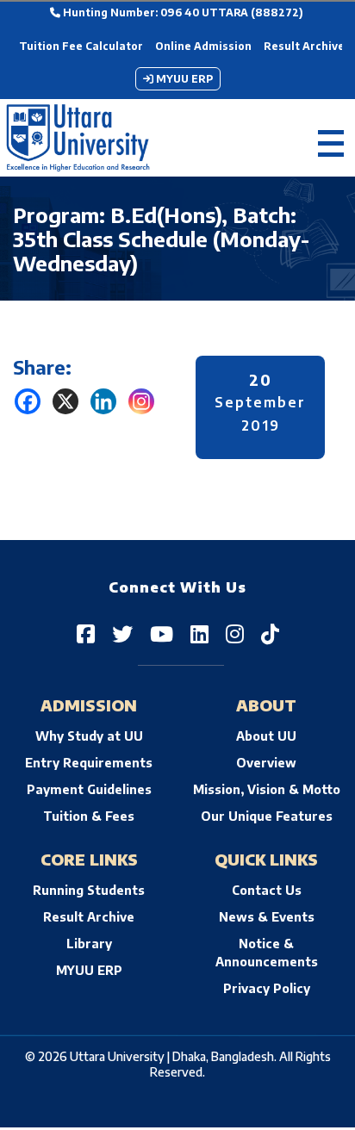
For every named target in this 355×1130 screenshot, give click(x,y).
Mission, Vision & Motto (266, 789)
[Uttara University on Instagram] (235, 633)
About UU (266, 736)
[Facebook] (27, 401)
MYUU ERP (183, 78)
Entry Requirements (89, 762)
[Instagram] (141, 401)
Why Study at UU (89, 736)
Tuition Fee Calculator (81, 46)
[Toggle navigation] (331, 138)
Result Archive (304, 46)
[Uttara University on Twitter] (122, 633)
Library (89, 943)
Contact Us (267, 890)
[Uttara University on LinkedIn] (199, 633)
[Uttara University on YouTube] (161, 633)
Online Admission (203, 46)
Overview (266, 762)
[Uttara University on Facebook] (86, 633)
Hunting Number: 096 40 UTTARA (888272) (181, 12)
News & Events (267, 917)
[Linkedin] (103, 401)
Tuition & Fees (88, 816)
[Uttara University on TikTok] (270, 633)
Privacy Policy (266, 988)
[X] (65, 401)
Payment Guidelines (89, 789)
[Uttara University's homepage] (78, 138)
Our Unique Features (267, 816)
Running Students (89, 890)
